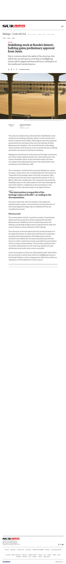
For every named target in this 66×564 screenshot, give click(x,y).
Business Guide (47, 556)
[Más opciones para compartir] (17, 69)
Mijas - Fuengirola (50, 34)
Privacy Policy (28, 549)
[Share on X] (14, 69)
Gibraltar (49, 554)
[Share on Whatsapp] (9, 69)
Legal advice (12, 549)
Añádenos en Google (25, 69)
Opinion (40, 556)
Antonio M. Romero (25, 125)
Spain (45, 554)
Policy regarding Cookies (56, 549)
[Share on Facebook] (11, 69)
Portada (4, 38)
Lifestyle (54, 554)
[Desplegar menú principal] (62, 26)
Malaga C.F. (35, 556)
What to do (25, 556)
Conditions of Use (20, 549)
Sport (30, 556)
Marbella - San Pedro (32, 34)
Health (58, 554)
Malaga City (24, 554)
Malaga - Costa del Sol (14, 33)
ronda (13, 38)
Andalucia (40, 554)
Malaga (8, 38)
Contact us (7, 549)
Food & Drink (18, 556)
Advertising (47, 549)
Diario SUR (8, 554)
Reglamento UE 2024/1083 (38, 549)
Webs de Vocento (58, 561)
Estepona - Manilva (42, 34)
